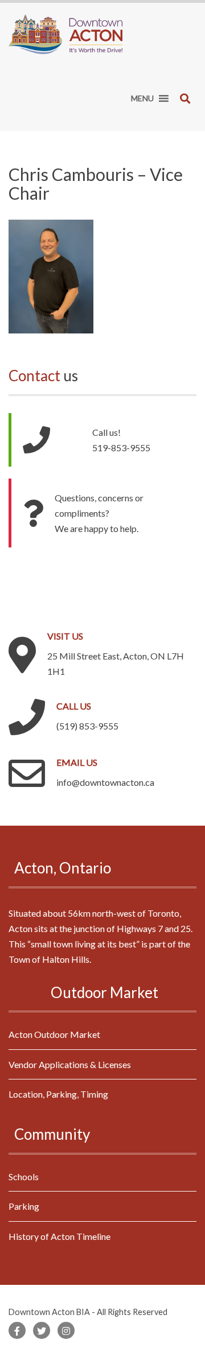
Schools (24, 1177)
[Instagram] (66, 1330)
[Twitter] (41, 1330)
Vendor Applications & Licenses (70, 1064)
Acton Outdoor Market (54, 1034)
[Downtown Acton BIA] (65, 32)
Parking (24, 1206)
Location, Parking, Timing (58, 1094)
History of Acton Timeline (59, 1236)
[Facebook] (17, 1330)
